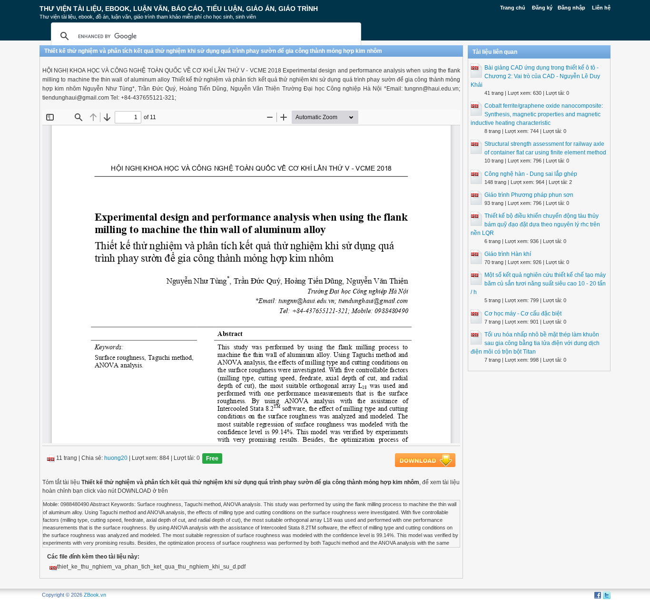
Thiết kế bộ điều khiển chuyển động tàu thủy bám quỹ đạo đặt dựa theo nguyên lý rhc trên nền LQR (535, 224)
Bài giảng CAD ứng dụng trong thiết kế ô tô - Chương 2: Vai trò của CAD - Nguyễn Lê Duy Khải (535, 76)
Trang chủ (512, 7)
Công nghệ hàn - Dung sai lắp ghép (530, 174)
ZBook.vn (95, 595)
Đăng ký (542, 7)
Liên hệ (601, 7)
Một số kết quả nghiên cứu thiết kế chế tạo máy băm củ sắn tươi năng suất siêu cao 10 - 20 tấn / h (538, 283)
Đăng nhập (571, 7)
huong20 (116, 458)
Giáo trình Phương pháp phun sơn (528, 195)
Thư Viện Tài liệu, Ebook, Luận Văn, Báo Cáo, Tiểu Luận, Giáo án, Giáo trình (178, 8)
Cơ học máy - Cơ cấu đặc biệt (522, 313)
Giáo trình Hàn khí (507, 254)
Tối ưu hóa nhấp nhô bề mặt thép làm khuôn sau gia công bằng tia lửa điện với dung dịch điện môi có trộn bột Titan (535, 343)
